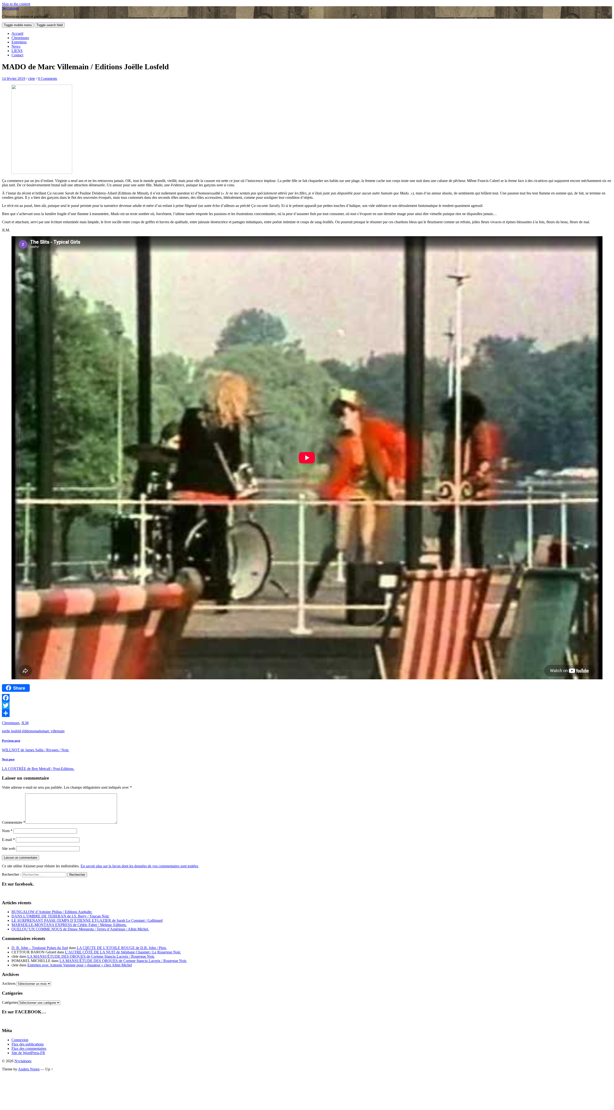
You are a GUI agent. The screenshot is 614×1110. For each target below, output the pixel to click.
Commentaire (13, 822)
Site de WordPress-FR (28, 1053)
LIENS (17, 51)
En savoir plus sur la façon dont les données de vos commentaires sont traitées (139, 866)
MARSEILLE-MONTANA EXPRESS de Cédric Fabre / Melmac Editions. (69, 925)
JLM (25, 723)
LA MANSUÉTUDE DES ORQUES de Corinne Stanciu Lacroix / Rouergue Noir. (91, 956)
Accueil (17, 33)
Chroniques (20, 38)
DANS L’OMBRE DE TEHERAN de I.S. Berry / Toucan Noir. (60, 916)
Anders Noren (29, 1069)
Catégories (10, 1002)
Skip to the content (16, 4)
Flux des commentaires (29, 1048)
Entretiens (19, 42)
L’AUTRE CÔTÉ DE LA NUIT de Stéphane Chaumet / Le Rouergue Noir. (123, 952)
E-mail (8, 840)
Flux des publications (28, 1044)
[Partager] (307, 713)
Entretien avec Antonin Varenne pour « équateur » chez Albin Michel (79, 965)
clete (31, 78)
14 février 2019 (13, 78)
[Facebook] (307, 698)
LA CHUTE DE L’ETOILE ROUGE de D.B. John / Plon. (122, 948)
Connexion (20, 1040)
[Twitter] (307, 705)
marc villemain (53, 731)
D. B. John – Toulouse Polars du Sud (40, 948)
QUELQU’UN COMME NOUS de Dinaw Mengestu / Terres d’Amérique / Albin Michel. (80, 929)
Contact (17, 55)
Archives (9, 983)
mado (38, 731)
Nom (7, 831)
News (16, 46)
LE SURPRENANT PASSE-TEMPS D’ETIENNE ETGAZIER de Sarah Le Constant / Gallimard (87, 920)
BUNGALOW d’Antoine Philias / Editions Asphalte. (52, 912)
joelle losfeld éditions (18, 731)
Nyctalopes (10, 8)
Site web (8, 848)
